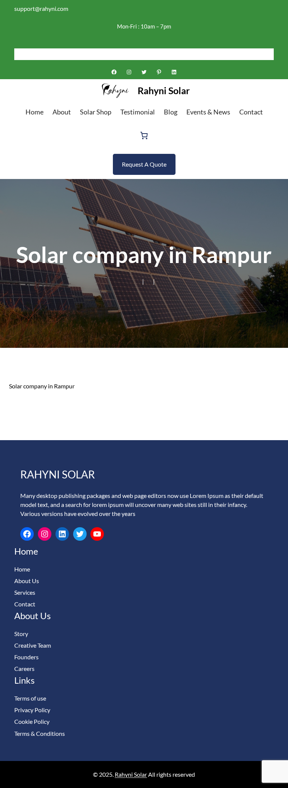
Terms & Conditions (39, 733)
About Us (26, 580)
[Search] (268, 54)
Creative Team (32, 645)
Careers (24, 668)
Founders (26, 656)
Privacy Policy (32, 709)
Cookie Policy (32, 721)
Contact (24, 604)
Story (21, 633)
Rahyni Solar (164, 90)
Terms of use (30, 698)
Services (24, 592)
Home (22, 569)
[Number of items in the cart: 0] (144, 135)
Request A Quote (144, 164)
